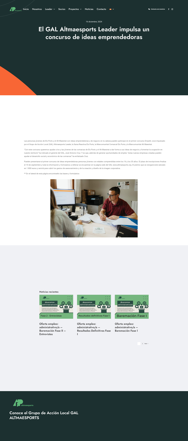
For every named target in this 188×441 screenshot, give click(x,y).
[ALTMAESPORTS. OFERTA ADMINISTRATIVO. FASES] (56, 296)
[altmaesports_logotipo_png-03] (15, 6)
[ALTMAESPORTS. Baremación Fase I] (94, 296)
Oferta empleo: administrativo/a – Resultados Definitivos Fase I (94, 329)
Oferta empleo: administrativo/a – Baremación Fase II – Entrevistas (52, 329)
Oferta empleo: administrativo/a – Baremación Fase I (126, 327)
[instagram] (172, 9)
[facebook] (168, 9)
